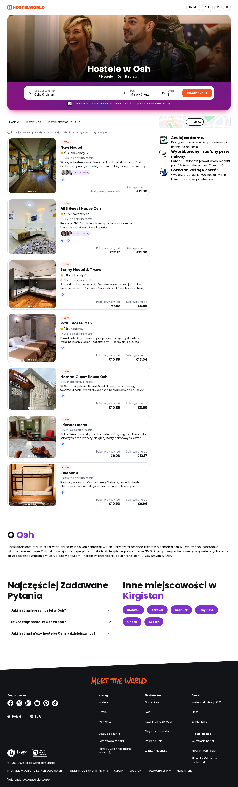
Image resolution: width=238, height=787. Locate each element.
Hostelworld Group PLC (206, 702)
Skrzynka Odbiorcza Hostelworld (204, 760)
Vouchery (135, 770)
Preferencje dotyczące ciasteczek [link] (28, 779)
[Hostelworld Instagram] (28, 703)
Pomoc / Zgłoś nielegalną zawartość (115, 750)
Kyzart (154, 622)
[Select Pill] (218, 7)
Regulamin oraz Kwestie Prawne (88, 770)
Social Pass (152, 702)
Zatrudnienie (199, 721)
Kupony (119, 770)
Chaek (132, 622)
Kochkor (181, 610)
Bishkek (133, 610)
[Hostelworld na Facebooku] (10, 703)
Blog (148, 711)
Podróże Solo (154, 740)
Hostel (65, 142)
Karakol (157, 610)
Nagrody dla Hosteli (157, 731)
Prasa (195, 711)
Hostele (103, 702)
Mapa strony (184, 770)
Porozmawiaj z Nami (111, 740)
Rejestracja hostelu (203, 740)
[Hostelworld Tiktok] (55, 703)
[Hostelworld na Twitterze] (19, 703)
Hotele (103, 711)
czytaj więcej (100, 132)
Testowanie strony (159, 770)
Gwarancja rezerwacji (158, 721)
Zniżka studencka (156, 750)
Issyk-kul (207, 610)
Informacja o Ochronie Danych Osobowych (34, 770)
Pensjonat (105, 721)
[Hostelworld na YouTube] (37, 703)
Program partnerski (204, 750)
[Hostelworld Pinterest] (46, 703)
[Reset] (114, 93)
